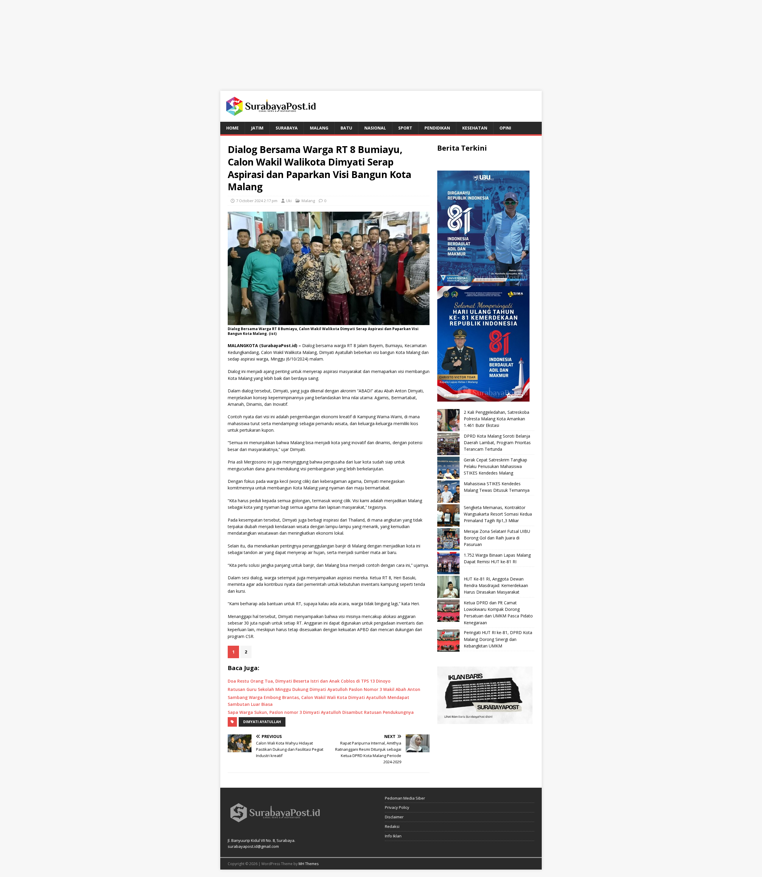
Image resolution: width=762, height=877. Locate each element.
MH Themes (308, 863)
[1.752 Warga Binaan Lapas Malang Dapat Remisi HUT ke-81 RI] (448, 563)
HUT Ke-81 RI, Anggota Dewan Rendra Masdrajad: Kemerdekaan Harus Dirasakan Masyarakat (496, 585)
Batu (346, 128)
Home (232, 128)
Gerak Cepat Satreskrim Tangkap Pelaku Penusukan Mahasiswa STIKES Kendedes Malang (495, 466)
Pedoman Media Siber (405, 798)
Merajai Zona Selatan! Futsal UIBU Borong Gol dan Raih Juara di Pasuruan (497, 537)
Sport (405, 128)
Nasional (375, 128)
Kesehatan (474, 128)
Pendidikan (437, 128)
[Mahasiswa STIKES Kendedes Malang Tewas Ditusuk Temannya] (448, 491)
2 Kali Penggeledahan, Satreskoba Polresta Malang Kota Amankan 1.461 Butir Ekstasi (496, 418)
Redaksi (392, 826)
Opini (505, 128)
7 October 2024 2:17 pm (256, 200)
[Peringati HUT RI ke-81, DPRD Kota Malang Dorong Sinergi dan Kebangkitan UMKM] (448, 640)
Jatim (257, 128)
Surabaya (287, 128)
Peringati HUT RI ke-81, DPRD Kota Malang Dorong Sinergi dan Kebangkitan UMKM (498, 639)
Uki (289, 200)
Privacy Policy (397, 807)
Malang (319, 128)
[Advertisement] (381, 41)
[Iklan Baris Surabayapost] (485, 720)
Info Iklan (393, 836)
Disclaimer (394, 817)
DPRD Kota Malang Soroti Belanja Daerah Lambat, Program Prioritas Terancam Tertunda (497, 442)
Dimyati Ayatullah (262, 721)
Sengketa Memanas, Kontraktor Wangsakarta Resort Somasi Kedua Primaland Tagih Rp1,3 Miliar (498, 514)
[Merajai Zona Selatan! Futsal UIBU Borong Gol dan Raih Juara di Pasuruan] (448, 539)
